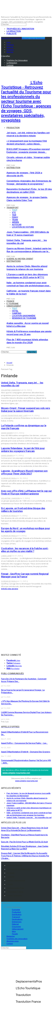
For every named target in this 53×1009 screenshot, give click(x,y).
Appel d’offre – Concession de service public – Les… (24, 743)
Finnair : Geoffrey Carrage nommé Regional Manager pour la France (25, 575)
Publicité (11, 33)
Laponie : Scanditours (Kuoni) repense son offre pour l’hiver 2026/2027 (24, 472)
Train (15, 220)
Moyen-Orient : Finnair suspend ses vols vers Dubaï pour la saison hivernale (25, 409)
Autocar (16, 224)
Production (13, 128)
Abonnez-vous (13, 941)
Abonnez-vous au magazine (33, 38)
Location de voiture (23, 227)
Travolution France (15, 892)
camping (16, 313)
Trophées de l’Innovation (20, 29)
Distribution (13, 167)
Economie (16, 909)
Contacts (10, 873)
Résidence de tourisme (24, 318)
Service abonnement (16, 880)
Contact (10, 943)
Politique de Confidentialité (19, 869)
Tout (14, 210)
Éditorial (15, 924)
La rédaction (14, 31)
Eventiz (10, 884)
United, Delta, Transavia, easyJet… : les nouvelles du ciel (29, 818)
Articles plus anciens (9, 589)
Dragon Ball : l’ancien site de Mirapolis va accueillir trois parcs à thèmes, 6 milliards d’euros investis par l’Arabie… (25, 855)
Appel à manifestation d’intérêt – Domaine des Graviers (25, 752)
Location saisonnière (23, 316)
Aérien (15, 222)
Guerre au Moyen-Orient (20, 259)
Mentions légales (14, 865)
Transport (12, 207)
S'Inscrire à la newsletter (11, 38)
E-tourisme (12, 303)
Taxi (14, 215)
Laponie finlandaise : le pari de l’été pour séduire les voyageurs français (23, 449)
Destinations (14, 261)
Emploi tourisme (14, 895)
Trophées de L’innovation (17, 938)
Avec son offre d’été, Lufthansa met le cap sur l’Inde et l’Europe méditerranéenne (26, 492)
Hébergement (14, 306)
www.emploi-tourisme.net (16, 772)
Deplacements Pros (15, 888)
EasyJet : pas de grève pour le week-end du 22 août (24, 842)
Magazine (11, 936)
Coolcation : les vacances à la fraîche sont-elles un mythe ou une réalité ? (25, 550)
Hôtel (15, 311)
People (15, 934)
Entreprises (16, 921)
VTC (14, 212)
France (10, 301)
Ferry (15, 217)
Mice (14, 931)
